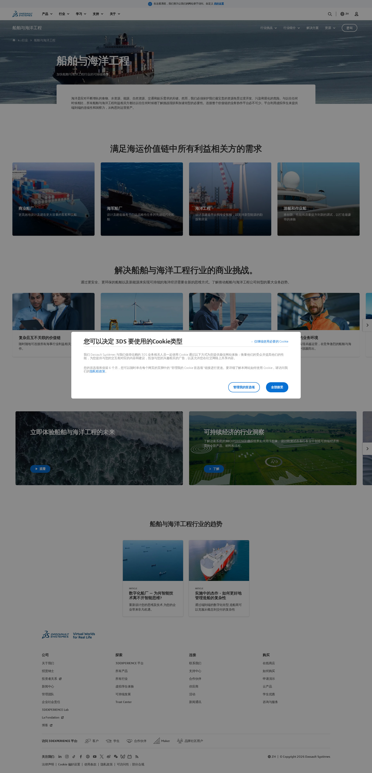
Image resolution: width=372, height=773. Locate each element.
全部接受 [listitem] (277, 387)
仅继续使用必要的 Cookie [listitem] (271, 341)
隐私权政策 (97, 371)
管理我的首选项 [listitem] (244, 387)
